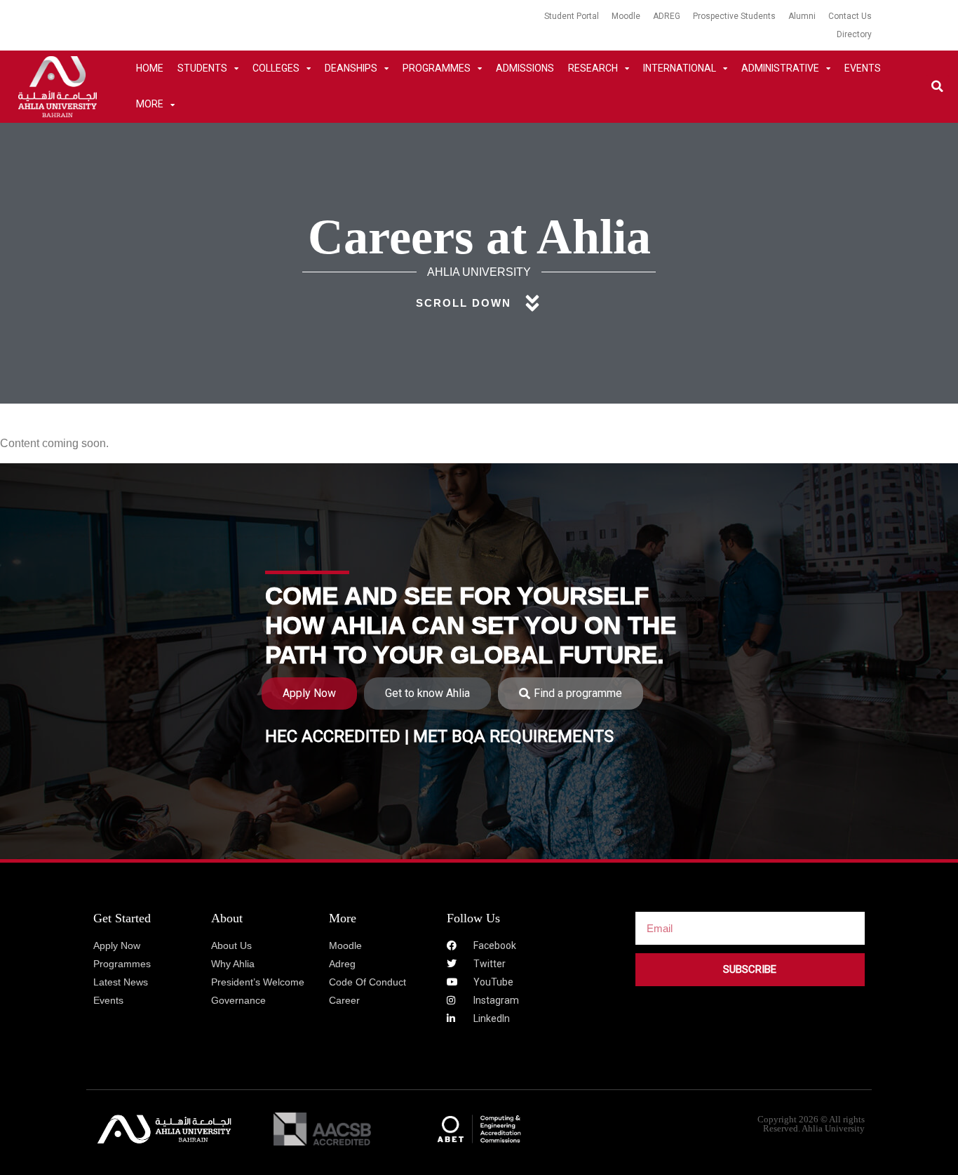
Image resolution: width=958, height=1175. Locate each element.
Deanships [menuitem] (351, 68)
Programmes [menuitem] (437, 68)
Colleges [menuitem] (275, 68)
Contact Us (850, 16)
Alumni (802, 16)
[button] (937, 86)
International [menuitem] (679, 68)
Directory (854, 34)
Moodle (626, 16)
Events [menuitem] (862, 68)
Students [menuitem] (202, 68)
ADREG (666, 16)
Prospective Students (734, 16)
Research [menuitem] (593, 68)
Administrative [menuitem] (780, 68)
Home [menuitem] (149, 68)
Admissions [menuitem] (525, 68)
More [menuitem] (149, 103)
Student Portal (571, 16)
